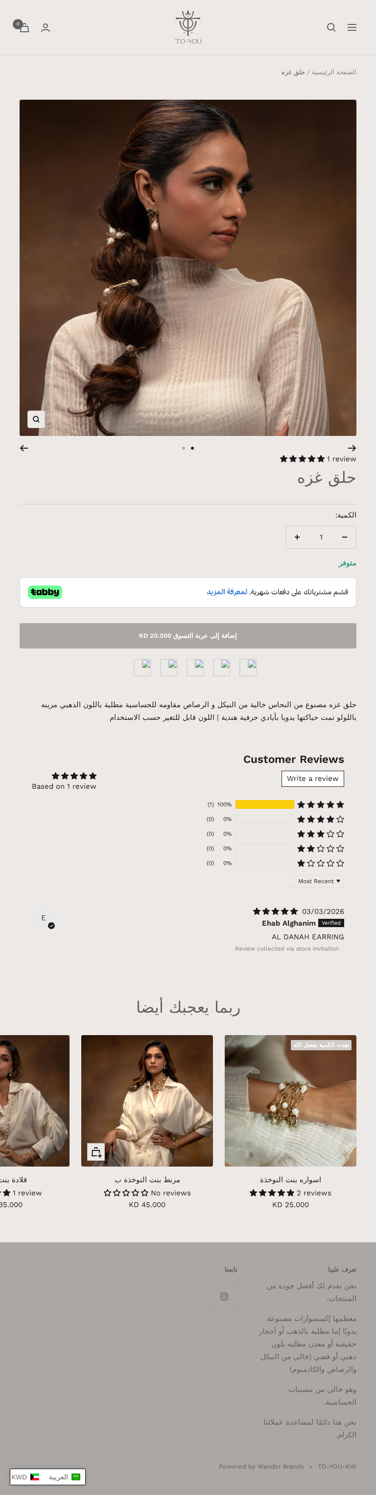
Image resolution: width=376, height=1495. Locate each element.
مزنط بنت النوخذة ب (147, 1179)
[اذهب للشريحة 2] (183, 448)
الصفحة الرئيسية (334, 72)
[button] (303, 459)
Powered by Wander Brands (261, 1466)
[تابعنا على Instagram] (224, 1296)
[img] (276, 911)
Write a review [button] (313, 778)
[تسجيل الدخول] (45, 27)
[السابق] (352, 448)
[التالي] (24, 448)
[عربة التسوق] (24, 27)
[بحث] (331, 27)
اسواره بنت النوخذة (290, 1179)
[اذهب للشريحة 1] (192, 448)
